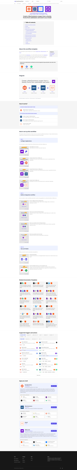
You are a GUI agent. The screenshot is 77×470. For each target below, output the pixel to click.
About (23, 458)
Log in (61, 1)
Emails (51, 55)
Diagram (26, 26)
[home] (15, 4)
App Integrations (16, 460)
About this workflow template (30, 24)
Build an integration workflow (31, 31)
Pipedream (31, 68)
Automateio (26, 68)
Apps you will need (28, 37)
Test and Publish (29, 33)
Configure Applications (30, 30)
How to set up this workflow (30, 29)
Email (27, 42)
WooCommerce (28, 40)
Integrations (29, 3)
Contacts (23, 460)
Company (37, 1)
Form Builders (19, 3)
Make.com (28, 43)
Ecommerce (52, 54)
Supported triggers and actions (30, 36)
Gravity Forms (24, 3)
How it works (27, 27)
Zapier (22, 68)
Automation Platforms (29, 430)
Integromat (28, 54)
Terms (31, 460)
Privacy (32, 458)
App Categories (16, 458)
